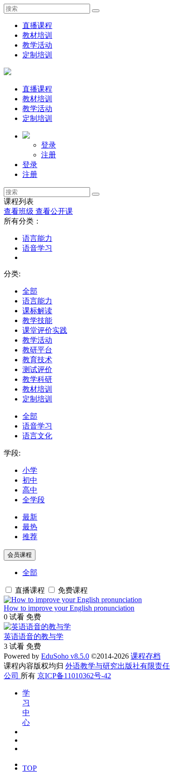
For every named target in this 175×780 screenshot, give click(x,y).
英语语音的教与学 (33, 636)
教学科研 (37, 379)
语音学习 (37, 248)
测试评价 (37, 369)
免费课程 (72, 590)
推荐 (29, 537)
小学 (29, 470)
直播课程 (37, 25)
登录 (48, 145)
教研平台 (37, 350)
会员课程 (19, 554)
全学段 (33, 500)
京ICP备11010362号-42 (74, 676)
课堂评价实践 (44, 330)
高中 (29, 490)
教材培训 (37, 35)
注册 (48, 155)
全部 (29, 291)
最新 (29, 517)
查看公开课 (54, 211)
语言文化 (37, 436)
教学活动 (37, 45)
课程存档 (146, 656)
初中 (29, 480)
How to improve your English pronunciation (69, 608)
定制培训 (37, 55)
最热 (29, 527)
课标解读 (37, 311)
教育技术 (37, 360)
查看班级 (19, 211)
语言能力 (37, 238)
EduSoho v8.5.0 (65, 656)
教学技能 (37, 320)
